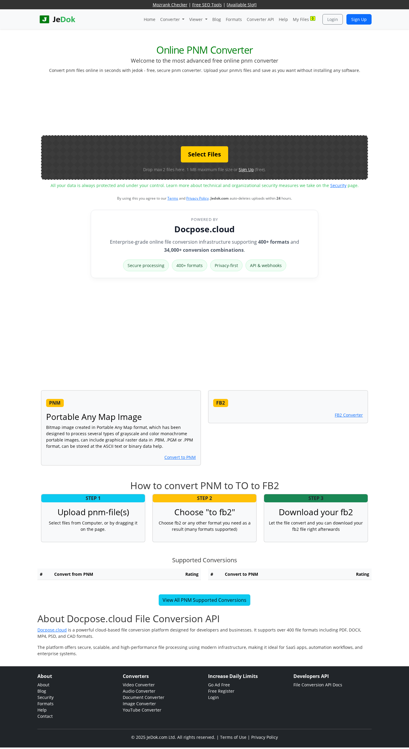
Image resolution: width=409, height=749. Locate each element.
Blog (216, 19)
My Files (303, 19)
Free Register (221, 691)
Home (149, 19)
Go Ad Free (219, 685)
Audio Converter (139, 691)
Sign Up (359, 19)
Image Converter (139, 703)
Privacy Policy (197, 198)
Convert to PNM (180, 457)
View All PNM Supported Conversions (204, 600)
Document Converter (143, 697)
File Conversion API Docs (317, 685)
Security (338, 185)
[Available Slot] (242, 4)
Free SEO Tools (207, 4)
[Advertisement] (204, 106)
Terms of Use (233, 737)
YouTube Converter (142, 710)
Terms (172, 198)
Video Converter (139, 685)
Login (332, 19)
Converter (170, 19)
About (43, 685)
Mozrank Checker (170, 4)
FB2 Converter (349, 415)
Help (283, 19)
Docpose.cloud (204, 229)
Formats (234, 19)
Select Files (204, 154)
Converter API (260, 19)
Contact (45, 716)
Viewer (196, 19)
